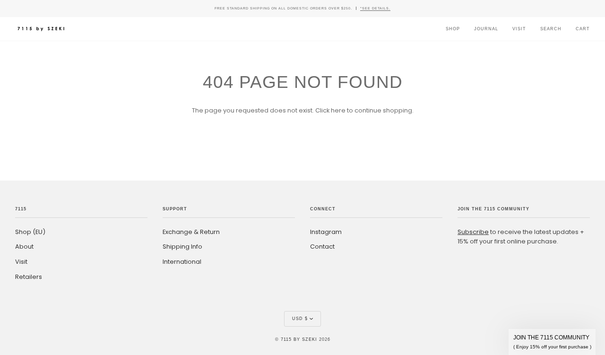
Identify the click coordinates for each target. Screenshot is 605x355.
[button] (552, 342)
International (182, 261)
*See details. (375, 8)
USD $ (300, 318)
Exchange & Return (191, 231)
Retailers (28, 276)
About (24, 246)
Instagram (326, 231)
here (338, 110)
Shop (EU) (30, 231)
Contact (322, 246)
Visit (21, 261)
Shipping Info (182, 246)
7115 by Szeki (299, 339)
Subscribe (473, 231)
